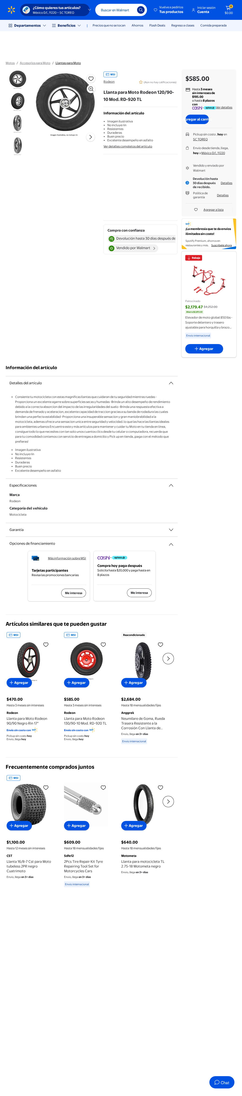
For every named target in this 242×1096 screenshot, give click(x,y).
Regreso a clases (182, 25)
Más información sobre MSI (67, 558)
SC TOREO (200, 139)
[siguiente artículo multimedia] (90, 137)
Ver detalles (224, 107)
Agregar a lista (213, 209)
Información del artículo (31, 367)
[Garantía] (171, 530)
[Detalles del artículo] (171, 383)
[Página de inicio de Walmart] (11, 10)
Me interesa (73, 593)
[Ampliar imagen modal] (91, 89)
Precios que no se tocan (109, 25)
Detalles (226, 183)
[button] (169, 10)
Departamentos (27, 25)
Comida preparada (213, 25)
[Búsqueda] (141, 10)
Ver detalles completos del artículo (128, 146)
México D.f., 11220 (213, 153)
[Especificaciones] (171, 485)
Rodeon (109, 81)
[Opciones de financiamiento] (171, 542)
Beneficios (66, 25)
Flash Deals (157, 25)
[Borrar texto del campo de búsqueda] (130, 10)
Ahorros (137, 25)
